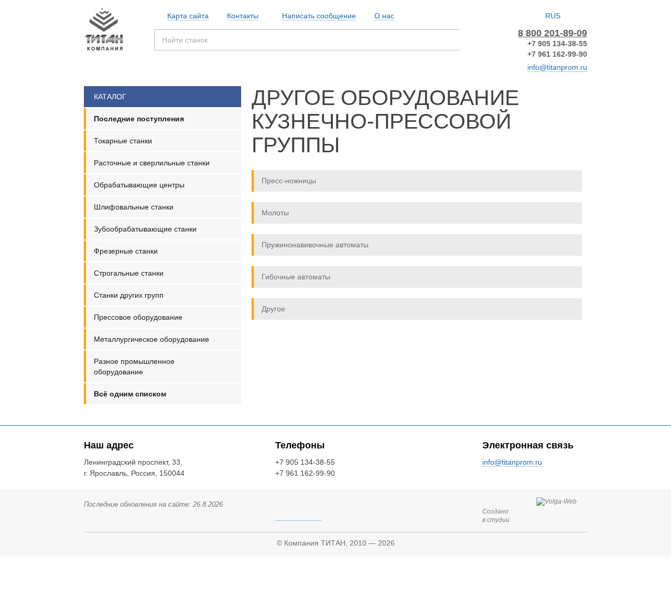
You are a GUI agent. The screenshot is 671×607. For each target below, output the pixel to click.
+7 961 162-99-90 (557, 54)
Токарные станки (123, 141)
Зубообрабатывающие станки (145, 229)
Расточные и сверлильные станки (152, 163)
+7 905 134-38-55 (557, 43)
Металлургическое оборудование (151, 339)
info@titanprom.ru (557, 67)
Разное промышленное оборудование (134, 366)
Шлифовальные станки (134, 207)
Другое (273, 309)
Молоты (275, 212)
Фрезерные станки (126, 251)
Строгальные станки (129, 273)
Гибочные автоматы (296, 277)
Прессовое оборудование (138, 317)
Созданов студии (496, 516)
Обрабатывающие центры (139, 185)
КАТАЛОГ (110, 96)
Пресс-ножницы (289, 180)
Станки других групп (129, 295)
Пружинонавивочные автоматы (315, 244)
